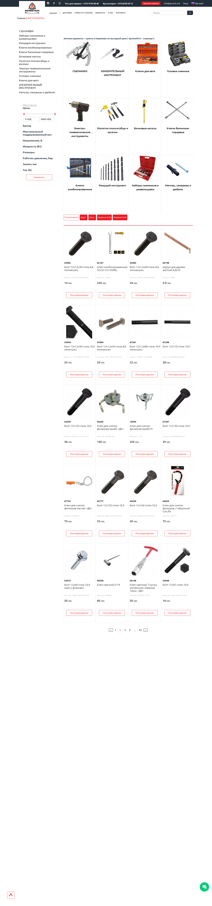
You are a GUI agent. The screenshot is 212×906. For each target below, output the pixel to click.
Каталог (53, 13)
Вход (185, 3)
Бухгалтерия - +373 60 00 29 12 (118, 3)
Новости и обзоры (84, 13)
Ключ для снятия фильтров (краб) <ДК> (110, 427)
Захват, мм (30, 164)
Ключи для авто (29, 80)
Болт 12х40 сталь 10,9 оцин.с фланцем (77, 586)
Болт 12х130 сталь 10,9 (176, 425)
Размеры (29, 152)
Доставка (67, 13)
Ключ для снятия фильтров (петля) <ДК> (78, 507)
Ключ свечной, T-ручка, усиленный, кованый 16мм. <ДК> (143, 587)
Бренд (27, 125)
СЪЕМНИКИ (26, 31)
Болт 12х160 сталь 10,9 (143, 505)
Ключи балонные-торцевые (36, 52)
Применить (39, 177)
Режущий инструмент (32, 43)
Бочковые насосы (30, 56)
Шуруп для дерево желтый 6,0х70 (174, 268)
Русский (199, 3)
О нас (110, 13)
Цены (26, 107)
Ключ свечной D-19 (108, 584)
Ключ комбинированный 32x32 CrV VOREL (112, 268)
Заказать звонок (151, 3)
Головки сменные (30, 75)
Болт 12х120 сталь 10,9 (77, 425)
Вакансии (100, 13)
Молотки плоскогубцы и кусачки (34, 62)
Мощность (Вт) (32, 146)
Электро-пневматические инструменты (34, 70)
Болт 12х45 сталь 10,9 (175, 584)
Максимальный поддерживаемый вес (37, 133)
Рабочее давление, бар (38, 158)
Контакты (120, 13)
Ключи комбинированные (35, 47)
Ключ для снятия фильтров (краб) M (141, 427)
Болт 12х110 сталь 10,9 (176, 346)
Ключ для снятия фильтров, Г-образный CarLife (176, 508)
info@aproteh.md (172, 3)
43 (140, 630)
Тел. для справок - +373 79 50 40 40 (82, 3)
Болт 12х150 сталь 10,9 (110, 505)
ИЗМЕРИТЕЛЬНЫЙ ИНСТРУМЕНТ (30, 86)
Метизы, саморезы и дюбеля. (37, 92)
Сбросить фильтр (30, 105)
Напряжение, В (32, 140)
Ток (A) (27, 170)
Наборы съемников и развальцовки (32, 37)
